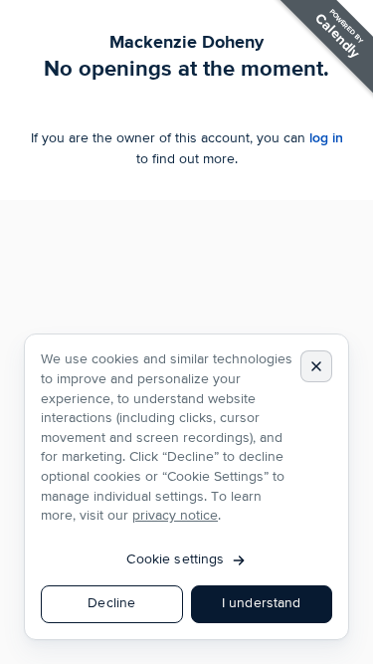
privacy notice (175, 516)
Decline (111, 603)
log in (326, 137)
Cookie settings (175, 559)
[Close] (316, 366)
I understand (261, 603)
